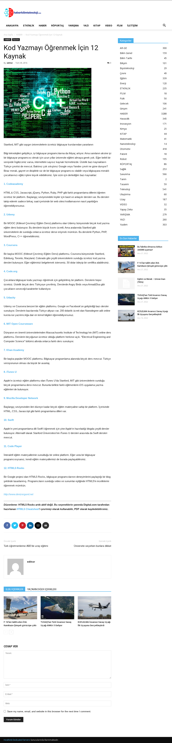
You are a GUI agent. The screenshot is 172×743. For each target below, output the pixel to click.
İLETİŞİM (132, 25)
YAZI (86, 25)
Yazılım (16, 39)
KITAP (96, 25)
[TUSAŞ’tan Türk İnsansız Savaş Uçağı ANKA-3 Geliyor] (57, 607)
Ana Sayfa (8, 34)
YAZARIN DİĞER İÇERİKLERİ (41, 589)
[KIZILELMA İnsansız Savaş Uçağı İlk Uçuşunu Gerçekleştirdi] (94, 607)
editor (10, 63)
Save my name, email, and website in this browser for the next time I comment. (49, 711)
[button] (164, 25)
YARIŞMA (73, 25)
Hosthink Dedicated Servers (17, 739)
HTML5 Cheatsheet (28, 509)
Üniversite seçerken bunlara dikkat (92, 545)
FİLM (119, 25)
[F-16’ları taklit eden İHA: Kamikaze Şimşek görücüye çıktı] (20, 607)
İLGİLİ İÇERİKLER (14, 589)
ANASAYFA (12, 25)
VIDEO (108, 25)
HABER (43, 25)
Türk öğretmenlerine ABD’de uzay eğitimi (26, 545)
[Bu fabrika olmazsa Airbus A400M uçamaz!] (126, 251)
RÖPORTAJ (57, 25)
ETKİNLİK (28, 25)
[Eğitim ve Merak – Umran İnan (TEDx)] (126, 283)
